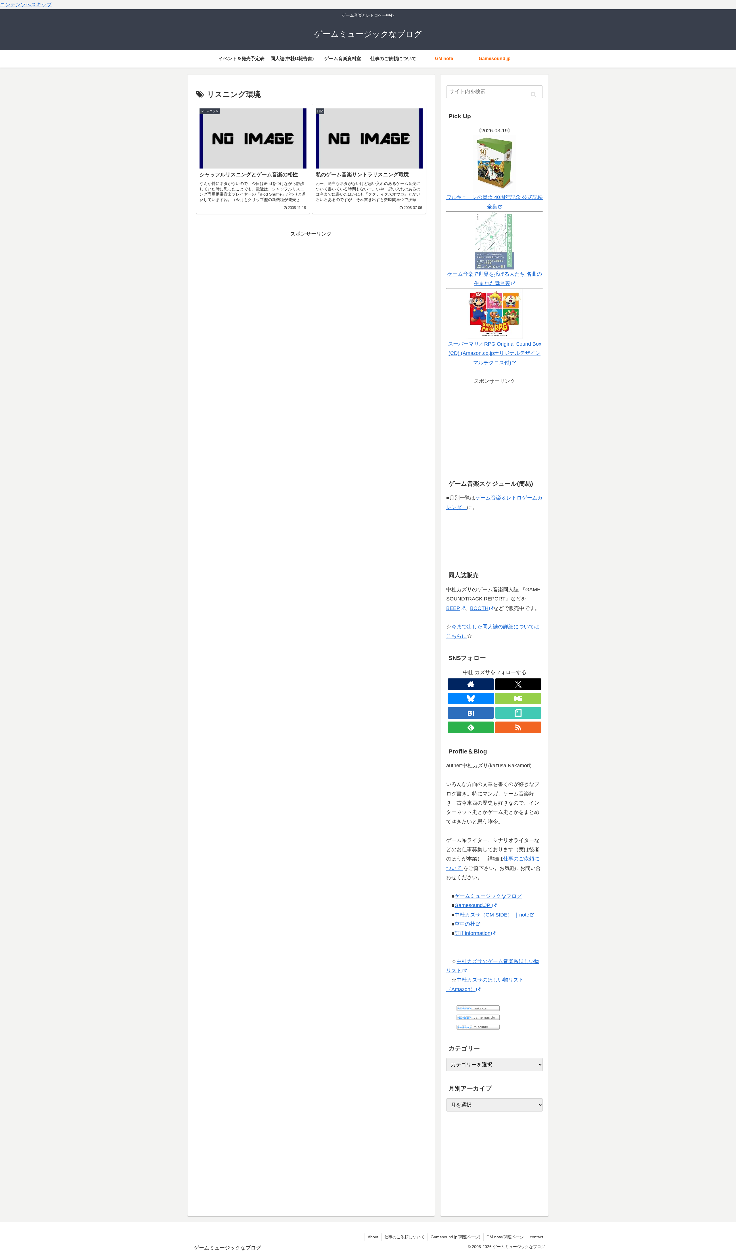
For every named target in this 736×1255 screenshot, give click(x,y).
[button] (533, 94)
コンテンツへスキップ (26, 4)
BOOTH (479, 608)
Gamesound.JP (473, 905)
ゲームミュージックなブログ (488, 896)
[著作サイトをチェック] (471, 684)
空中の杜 (465, 924)
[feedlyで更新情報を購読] (471, 727)
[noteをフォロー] (518, 713)
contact (536, 1237)
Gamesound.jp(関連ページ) (455, 1237)
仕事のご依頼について (404, 1237)
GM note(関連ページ (505, 1237)
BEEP (453, 608)
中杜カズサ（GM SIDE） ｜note (492, 915)
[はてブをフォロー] (471, 713)
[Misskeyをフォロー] (518, 698)
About (373, 1237)
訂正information (472, 933)
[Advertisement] (311, 279)
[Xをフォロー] (518, 684)
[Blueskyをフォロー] (471, 698)
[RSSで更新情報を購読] (518, 727)
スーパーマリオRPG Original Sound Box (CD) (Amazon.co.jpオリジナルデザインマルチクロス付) (494, 353)
